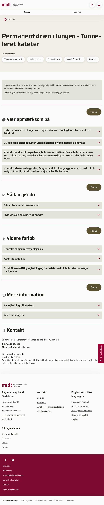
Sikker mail (7, 470)
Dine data (6, 466)
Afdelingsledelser (44, 411)
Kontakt (92, 59)
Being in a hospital (79, 415)
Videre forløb (54, 59)
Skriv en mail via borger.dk (13, 415)
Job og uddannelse (10, 434)
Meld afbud (7, 419)
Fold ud (94, 112)
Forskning (6, 438)
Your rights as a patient (81, 410)
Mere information (74, 59)
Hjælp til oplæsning (11, 489)
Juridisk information (11, 480)
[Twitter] (12, 460)
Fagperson (77, 12)
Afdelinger (41, 402)
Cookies (6, 484)
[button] (92, 4)
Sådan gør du (35, 59)
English (74, 419)
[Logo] (13, 5)
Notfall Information (80, 406)
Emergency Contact (80, 402)
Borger (27, 12)
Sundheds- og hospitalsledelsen (50, 406)
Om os (4, 442)
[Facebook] (5, 460)
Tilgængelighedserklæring (13, 475)
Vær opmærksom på (13, 59)
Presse (5, 447)
